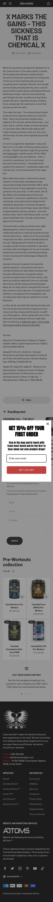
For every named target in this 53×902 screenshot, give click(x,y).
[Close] (47, 423)
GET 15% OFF (26, 470)
